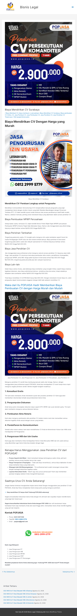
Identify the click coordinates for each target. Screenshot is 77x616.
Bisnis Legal (29, 7)
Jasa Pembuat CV (20, 115)
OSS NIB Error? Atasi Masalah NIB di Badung (17, 591)
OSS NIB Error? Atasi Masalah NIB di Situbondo (18, 603)
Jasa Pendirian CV (46, 115)
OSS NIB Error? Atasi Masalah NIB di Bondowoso (19, 600)
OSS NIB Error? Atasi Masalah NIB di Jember (17, 597)
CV (13, 115)
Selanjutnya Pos (69, 572)
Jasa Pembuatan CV (33, 115)
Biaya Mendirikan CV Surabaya (50, 113)
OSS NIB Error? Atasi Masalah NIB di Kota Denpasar (20, 594)
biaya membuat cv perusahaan (29, 113)
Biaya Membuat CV (12, 113)
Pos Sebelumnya (8, 572)
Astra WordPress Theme (54, 612)
